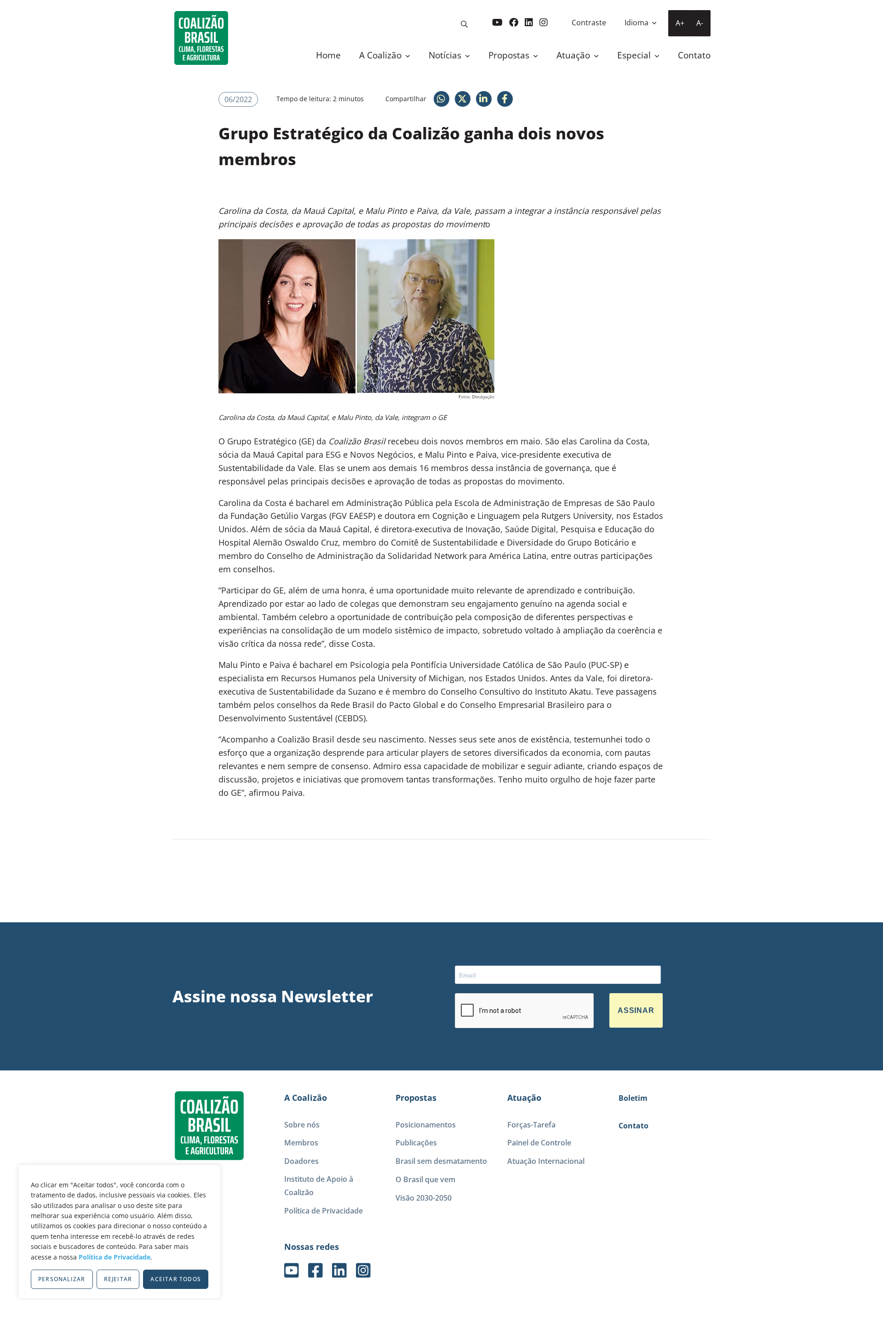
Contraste (589, 22)
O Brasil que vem (425, 1179)
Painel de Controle (539, 1143)
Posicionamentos (426, 1125)
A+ (680, 23)
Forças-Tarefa (531, 1125)
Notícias (446, 55)
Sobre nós (302, 1125)
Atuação (574, 55)
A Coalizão (381, 55)
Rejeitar (118, 1279)
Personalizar (61, 1279)
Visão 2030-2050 (424, 1198)
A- (699, 23)
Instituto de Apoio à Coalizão (318, 1185)
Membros (301, 1143)
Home (328, 55)
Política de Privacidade (114, 1257)
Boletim (633, 1098)
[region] (119, 1232)
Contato (694, 55)
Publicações (416, 1143)
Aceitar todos (175, 1279)
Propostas (510, 55)
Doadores (301, 1161)
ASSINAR (636, 1010)
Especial (635, 55)
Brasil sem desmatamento (441, 1161)
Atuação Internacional (546, 1161)
